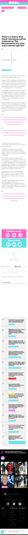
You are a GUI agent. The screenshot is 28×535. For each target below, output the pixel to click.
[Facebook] (8, 235)
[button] (3, 11)
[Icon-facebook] (8, 504)
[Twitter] (14, 235)
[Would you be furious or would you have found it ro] (20, 481)
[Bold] (3, 277)
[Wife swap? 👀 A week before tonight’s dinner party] (20, 468)
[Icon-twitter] (14, 504)
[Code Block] (16, 277)
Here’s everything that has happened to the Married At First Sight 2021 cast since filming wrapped (16, 353)
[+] (22, 276)
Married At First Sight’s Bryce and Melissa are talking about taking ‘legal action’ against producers (17, 363)
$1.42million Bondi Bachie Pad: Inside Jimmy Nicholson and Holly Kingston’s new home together (17, 406)
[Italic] (5, 277)
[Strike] (9, 277)
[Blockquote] (14, 277)
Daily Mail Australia (9, 164)
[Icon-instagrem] (20, 504)
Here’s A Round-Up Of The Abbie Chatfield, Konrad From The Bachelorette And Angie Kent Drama (17, 342)
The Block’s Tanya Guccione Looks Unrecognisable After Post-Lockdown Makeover (16, 321)
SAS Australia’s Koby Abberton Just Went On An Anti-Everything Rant (16, 385)
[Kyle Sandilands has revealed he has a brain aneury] (7, 481)
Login (24, 266)
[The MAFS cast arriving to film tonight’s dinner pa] (7, 468)
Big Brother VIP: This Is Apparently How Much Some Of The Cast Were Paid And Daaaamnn (17, 416)
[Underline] (7, 277)
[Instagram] (20, 235)
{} (19, 276)
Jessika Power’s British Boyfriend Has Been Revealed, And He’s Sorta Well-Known (16, 437)
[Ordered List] (10, 277)
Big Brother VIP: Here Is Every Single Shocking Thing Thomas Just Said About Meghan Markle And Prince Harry (17, 332)
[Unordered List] (12, 277)
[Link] (18, 277)
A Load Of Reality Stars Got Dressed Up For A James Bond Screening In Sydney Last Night (16, 374)
